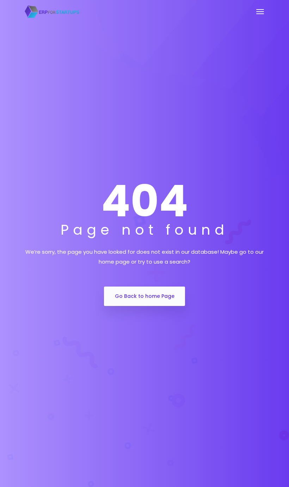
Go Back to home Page (144, 296)
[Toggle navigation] (260, 15)
